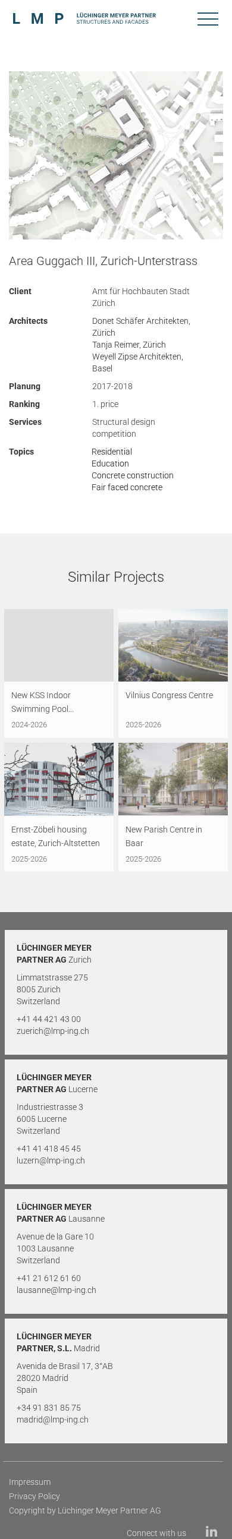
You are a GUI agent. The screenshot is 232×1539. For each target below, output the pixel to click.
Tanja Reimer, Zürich (129, 344)
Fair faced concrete (127, 487)
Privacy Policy (34, 1496)
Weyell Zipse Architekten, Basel (137, 362)
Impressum (30, 1482)
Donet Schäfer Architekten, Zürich (141, 327)
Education (110, 463)
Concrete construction (133, 475)
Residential (112, 451)
